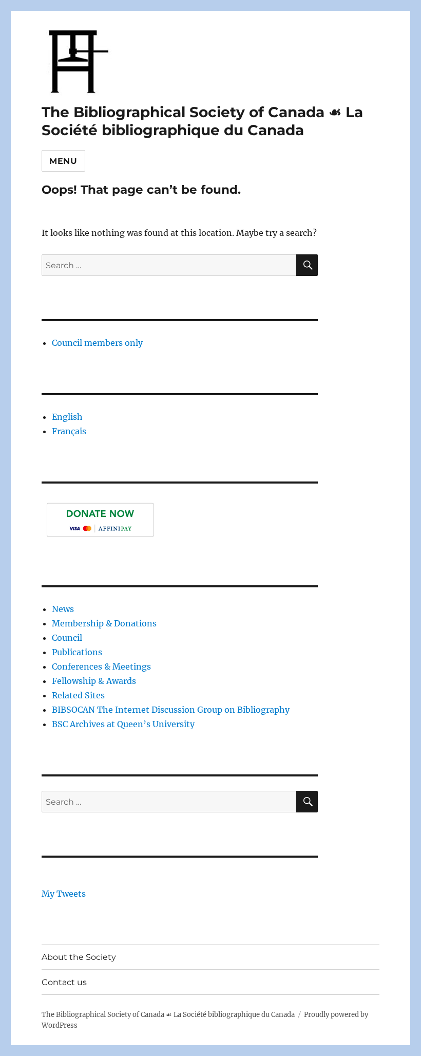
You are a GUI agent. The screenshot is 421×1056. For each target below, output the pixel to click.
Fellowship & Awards (94, 681)
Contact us (64, 982)
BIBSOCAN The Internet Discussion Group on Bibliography (171, 710)
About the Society (79, 957)
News (63, 609)
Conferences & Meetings (101, 666)
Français (69, 431)
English (67, 417)
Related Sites (78, 695)
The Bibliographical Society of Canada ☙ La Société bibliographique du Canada (202, 121)
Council (67, 638)
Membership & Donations (104, 623)
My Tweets (64, 893)
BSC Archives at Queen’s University (123, 724)
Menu (63, 161)
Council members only (97, 343)
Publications (77, 652)
